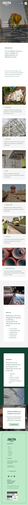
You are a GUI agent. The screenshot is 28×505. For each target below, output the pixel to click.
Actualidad (10, 454)
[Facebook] (8, 476)
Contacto (9, 455)
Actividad (9, 449)
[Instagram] (11, 476)
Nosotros (9, 448)
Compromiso (10, 452)
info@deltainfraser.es (11, 466)
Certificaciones (10, 483)
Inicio (9, 446)
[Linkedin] (14, 476)
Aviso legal (9, 479)
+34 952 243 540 (10, 465)
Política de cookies (10, 482)
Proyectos (9, 451)
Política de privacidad (11, 480)
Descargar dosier (12, 471)
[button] (26, 3)
